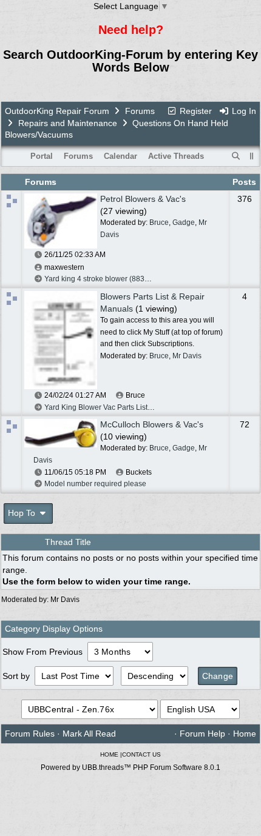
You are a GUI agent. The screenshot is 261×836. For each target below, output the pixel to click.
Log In (242, 111)
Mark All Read (89, 733)
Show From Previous (43, 652)
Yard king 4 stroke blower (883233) (102, 279)
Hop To (23, 513)
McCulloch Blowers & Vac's (151, 424)
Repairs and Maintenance (67, 123)
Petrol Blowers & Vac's (143, 199)
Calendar (120, 156)
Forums (140, 111)
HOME (109, 754)
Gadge (183, 222)
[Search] (236, 156)
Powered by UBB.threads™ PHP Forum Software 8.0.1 (130, 767)
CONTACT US (141, 754)
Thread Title (68, 542)
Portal (41, 156)
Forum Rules (30, 733)
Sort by (17, 676)
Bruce (159, 222)
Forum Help (202, 733)
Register (194, 111)
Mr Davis (187, 356)
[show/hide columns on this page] (252, 156)
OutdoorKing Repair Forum (57, 111)
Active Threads (176, 156)
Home (244, 733)
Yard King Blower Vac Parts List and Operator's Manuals (136, 407)
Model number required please (95, 484)
